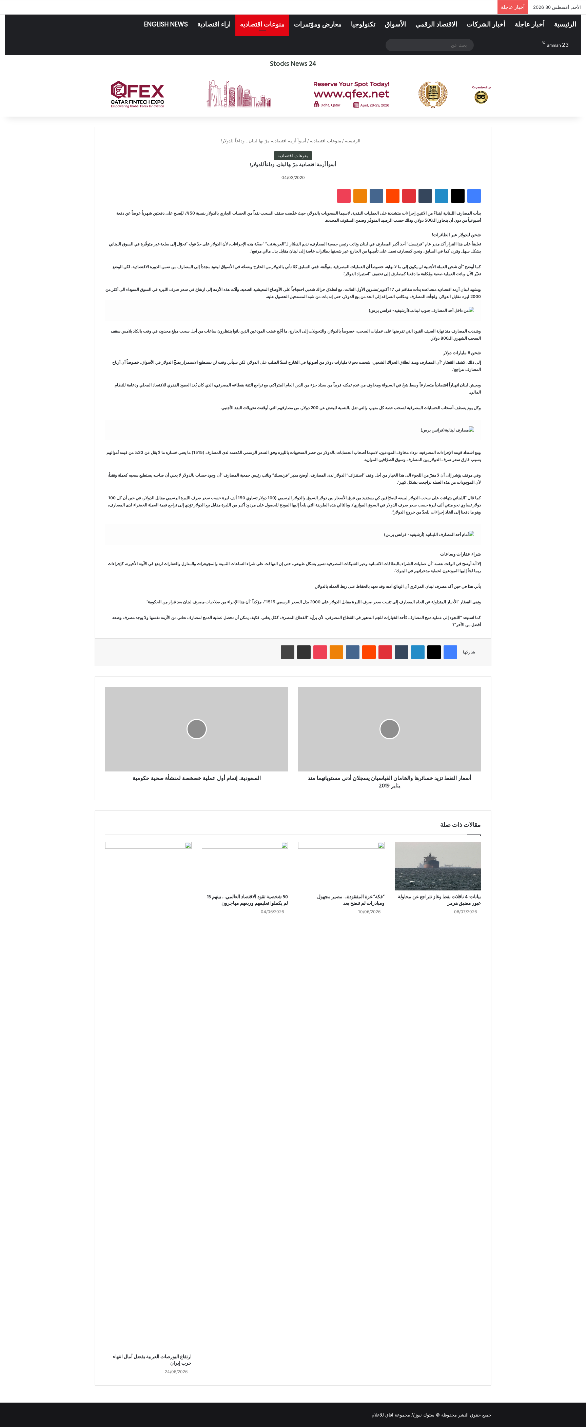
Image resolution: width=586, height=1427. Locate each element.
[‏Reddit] (392, 196)
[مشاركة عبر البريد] (304, 652)
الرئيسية (565, 24)
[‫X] (458, 196)
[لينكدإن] (441, 196)
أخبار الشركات (486, 24)
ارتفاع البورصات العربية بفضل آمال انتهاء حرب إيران (152, 1360)
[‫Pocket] (344, 196)
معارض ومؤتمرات (317, 24)
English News (166, 24)
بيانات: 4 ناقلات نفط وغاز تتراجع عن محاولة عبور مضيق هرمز (439, 900)
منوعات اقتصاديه (262, 24)
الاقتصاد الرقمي (436, 24)
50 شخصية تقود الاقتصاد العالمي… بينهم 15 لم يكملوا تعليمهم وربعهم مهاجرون (247, 900)
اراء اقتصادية (214, 24)
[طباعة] (287, 652)
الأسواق (395, 24)
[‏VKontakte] (376, 196)
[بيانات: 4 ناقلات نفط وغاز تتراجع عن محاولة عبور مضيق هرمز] (438, 866)
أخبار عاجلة (530, 24)
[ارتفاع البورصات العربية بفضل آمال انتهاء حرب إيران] (148, 1096)
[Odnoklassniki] (360, 196)
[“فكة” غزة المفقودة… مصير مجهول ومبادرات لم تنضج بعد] (341, 866)
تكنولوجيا (363, 24)
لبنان (364, 243)
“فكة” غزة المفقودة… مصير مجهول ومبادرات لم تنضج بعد (351, 900)
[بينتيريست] (409, 196)
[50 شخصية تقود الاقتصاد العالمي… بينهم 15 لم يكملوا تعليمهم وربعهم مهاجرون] (245, 866)
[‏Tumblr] (425, 196)
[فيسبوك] (474, 196)
